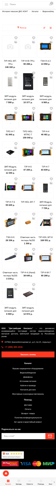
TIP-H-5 (28, 166)
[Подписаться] (49, 436)
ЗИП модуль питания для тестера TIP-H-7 (28, 309)
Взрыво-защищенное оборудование (28, 368)
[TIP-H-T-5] (10, 187)
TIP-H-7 (45, 166)
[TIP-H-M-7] (45, 258)
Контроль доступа (28, 390)
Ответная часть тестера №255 (27, 239)
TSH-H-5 (10, 237)
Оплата (28, 409)
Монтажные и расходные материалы (28, 394)
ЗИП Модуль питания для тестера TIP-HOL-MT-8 (10, 168)
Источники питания (28, 381)
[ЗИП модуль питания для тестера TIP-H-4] (45, 82)
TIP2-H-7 (10, 131)
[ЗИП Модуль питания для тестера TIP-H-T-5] (45, 187)
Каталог (28, 363)
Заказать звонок (28, 354)
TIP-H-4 (45, 131)
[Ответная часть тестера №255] (28, 223)
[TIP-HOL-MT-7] (28, 187)
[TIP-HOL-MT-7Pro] (10, 46)
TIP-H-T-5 (10, 202)
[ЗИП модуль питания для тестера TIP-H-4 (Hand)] (10, 293)
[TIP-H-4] (45, 117)
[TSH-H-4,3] (45, 46)
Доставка (28, 405)
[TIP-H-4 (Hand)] (28, 258)
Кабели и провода (28, 385)
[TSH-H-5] (10, 223)
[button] (54, 482)
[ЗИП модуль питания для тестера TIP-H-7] (28, 293)
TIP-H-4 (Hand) (28, 272)
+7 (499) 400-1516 (14, 347)
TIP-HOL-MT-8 (46, 237)
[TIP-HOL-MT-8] (45, 223)
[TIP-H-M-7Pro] (28, 46)
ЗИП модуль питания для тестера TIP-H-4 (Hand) (10, 309)
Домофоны (28, 377)
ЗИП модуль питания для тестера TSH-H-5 (10, 98)
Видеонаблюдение (28, 373)
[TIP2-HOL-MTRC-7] (28, 117)
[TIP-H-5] (28, 152)
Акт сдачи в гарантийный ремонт (28, 422)
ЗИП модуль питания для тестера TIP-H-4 (45, 98)
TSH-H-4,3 (45, 61)
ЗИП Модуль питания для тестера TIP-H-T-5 (45, 204)
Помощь (28, 400)
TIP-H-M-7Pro (27, 61)
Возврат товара (28, 413)
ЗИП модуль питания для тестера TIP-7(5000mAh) (28, 98)
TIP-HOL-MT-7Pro (10, 62)
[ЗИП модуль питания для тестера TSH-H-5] (10, 82)
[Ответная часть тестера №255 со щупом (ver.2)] (10, 258)
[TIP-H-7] (45, 152)
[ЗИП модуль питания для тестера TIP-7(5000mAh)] (28, 82)
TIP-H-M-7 (46, 272)
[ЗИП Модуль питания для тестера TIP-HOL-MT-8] (10, 152)
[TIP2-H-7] (10, 117)
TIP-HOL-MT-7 (28, 202)
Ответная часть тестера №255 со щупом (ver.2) (10, 274)
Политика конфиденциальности (28, 418)
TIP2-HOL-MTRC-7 (28, 133)
